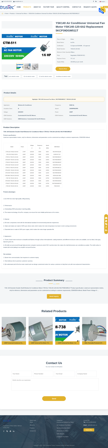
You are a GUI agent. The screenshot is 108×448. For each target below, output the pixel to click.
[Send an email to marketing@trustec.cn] (106, 218)
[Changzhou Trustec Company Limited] (7, 7)
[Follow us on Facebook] (106, 227)
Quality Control (63, 7)
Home (19, 7)
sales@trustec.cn (19, 1)
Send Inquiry (54, 296)
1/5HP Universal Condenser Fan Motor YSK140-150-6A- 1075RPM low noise (14, 343)
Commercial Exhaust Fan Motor (65, 422)
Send (54, 399)
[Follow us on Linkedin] (106, 230)
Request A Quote (90, 7)
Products (27, 7)
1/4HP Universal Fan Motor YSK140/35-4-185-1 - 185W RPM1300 (40, 343)
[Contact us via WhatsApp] (106, 221)
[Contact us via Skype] (106, 224)
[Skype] (7, 431)
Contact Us (76, 7)
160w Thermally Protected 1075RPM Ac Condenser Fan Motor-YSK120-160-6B (94, 343)
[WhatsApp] (10, 431)
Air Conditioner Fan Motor (64, 425)
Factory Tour (48, 7)
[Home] (2, 13)
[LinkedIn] (96, 2)
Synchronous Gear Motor (63, 428)
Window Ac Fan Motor (62, 431)
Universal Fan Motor (21, 13)
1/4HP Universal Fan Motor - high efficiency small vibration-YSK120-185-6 (67, 343)
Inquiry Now (63, 69)
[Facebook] (93, 2)
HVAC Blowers (60, 433)
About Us (37, 7)
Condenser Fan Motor (63, 436)
